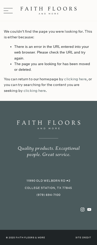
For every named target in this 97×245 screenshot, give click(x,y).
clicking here (75, 79)
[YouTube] (89, 209)
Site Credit (83, 238)
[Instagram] (82, 209)
